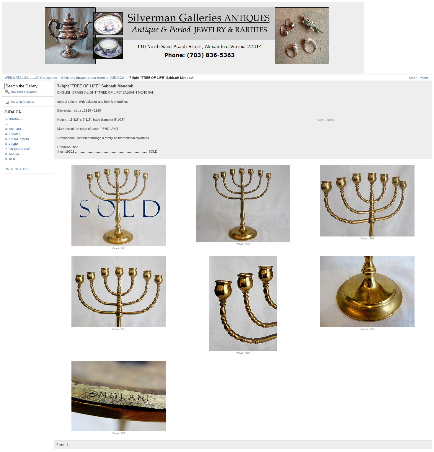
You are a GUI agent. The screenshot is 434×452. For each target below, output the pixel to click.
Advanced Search (24, 91)
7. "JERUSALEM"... (19, 149)
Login (413, 77)
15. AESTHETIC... (17, 169)
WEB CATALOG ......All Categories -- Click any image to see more (55, 77)
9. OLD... (11, 159)
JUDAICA (117, 77)
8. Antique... (13, 154)
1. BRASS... (13, 118)
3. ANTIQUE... (15, 128)
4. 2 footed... (14, 134)
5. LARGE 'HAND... (18, 139)
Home (424, 77)
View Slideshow (22, 102)
